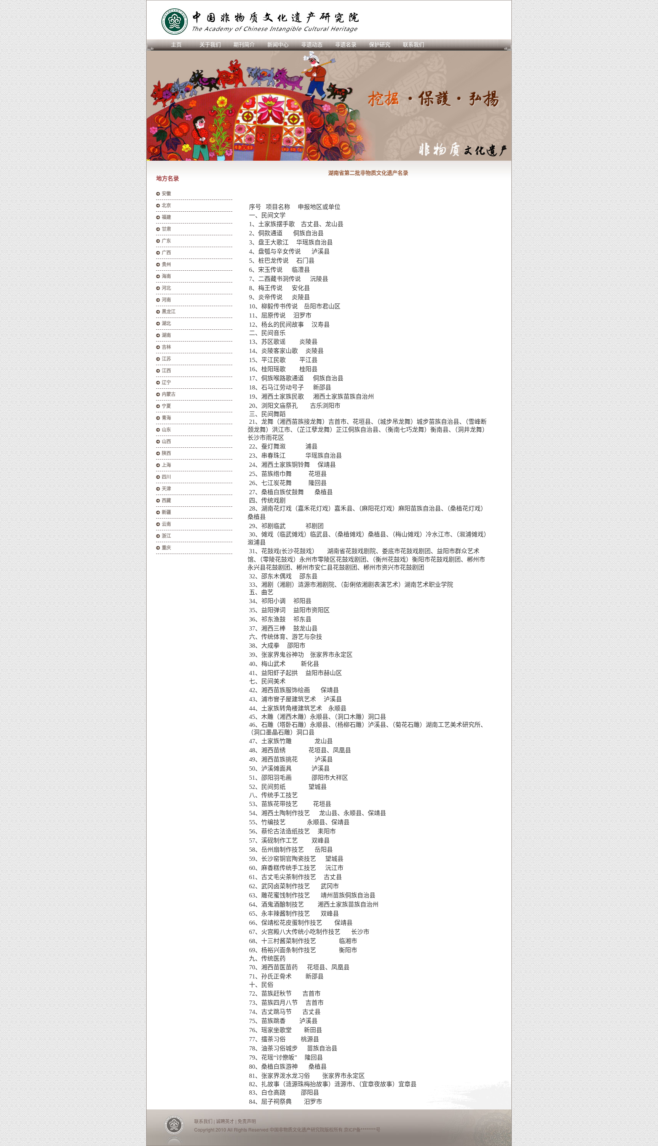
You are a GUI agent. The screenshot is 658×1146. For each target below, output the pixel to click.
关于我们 (210, 45)
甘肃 (166, 229)
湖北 (166, 323)
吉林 (166, 347)
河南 (166, 300)
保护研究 (379, 45)
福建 (166, 217)
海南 (166, 276)
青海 (166, 418)
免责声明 (247, 1121)
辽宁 (166, 382)
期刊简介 (244, 45)
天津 (166, 489)
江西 (166, 370)
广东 (166, 241)
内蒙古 (169, 394)
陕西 (166, 453)
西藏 (166, 500)
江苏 (166, 359)
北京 (166, 205)
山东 (166, 430)
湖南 (166, 335)
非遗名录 (345, 45)
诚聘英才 (225, 1121)
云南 (166, 524)
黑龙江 (169, 311)
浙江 (166, 536)
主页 (176, 45)
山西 (166, 441)
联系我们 (413, 45)
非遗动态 (312, 45)
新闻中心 (278, 45)
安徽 (166, 193)
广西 (166, 252)
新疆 (166, 512)
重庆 (166, 548)
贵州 (166, 264)
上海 (166, 465)
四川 (166, 477)
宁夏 (166, 406)
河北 (166, 288)
